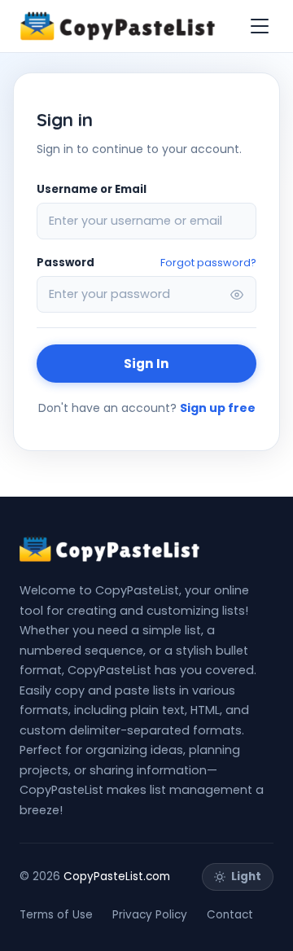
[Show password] (237, 295)
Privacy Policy (149, 915)
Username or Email (91, 189)
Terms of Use (56, 915)
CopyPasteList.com (116, 876)
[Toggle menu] (259, 26)
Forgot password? (208, 263)
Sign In (146, 363)
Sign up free (218, 408)
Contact (230, 915)
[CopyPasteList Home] (118, 26)
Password (65, 262)
